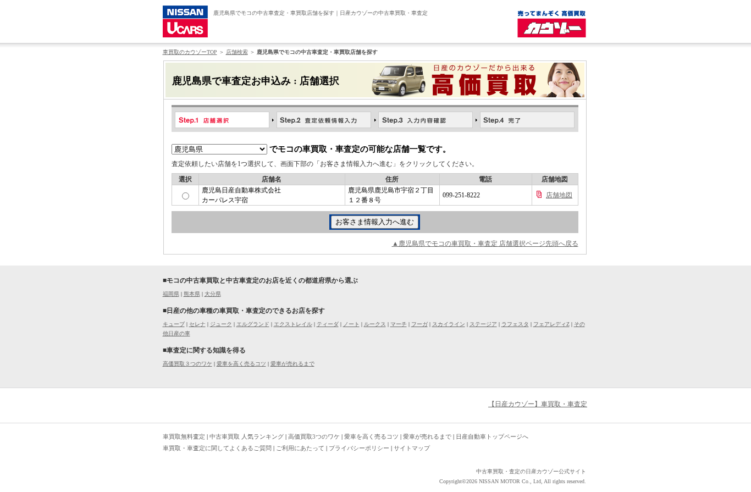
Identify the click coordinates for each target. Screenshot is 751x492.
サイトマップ (412, 448)
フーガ (419, 324)
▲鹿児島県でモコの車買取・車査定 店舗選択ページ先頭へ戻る (485, 243)
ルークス (375, 324)
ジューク (221, 324)
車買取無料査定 (184, 436)
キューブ (174, 324)
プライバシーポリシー (359, 448)
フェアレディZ (551, 324)
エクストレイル (293, 324)
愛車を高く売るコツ (241, 364)
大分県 (213, 294)
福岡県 (171, 294)
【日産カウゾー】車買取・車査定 (537, 404)
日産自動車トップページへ (492, 436)
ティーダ (328, 324)
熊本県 (192, 294)
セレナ (197, 324)
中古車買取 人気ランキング (246, 436)
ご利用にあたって (300, 448)
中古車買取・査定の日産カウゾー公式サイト (531, 471)
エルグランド (252, 324)
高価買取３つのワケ (187, 364)
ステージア (483, 324)
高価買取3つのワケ (314, 436)
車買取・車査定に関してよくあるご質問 (217, 448)
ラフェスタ (515, 324)
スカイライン (448, 324)
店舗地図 (559, 195)
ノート (351, 324)
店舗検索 (237, 52)
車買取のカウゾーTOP (190, 52)
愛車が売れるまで (292, 364)
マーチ (398, 324)
